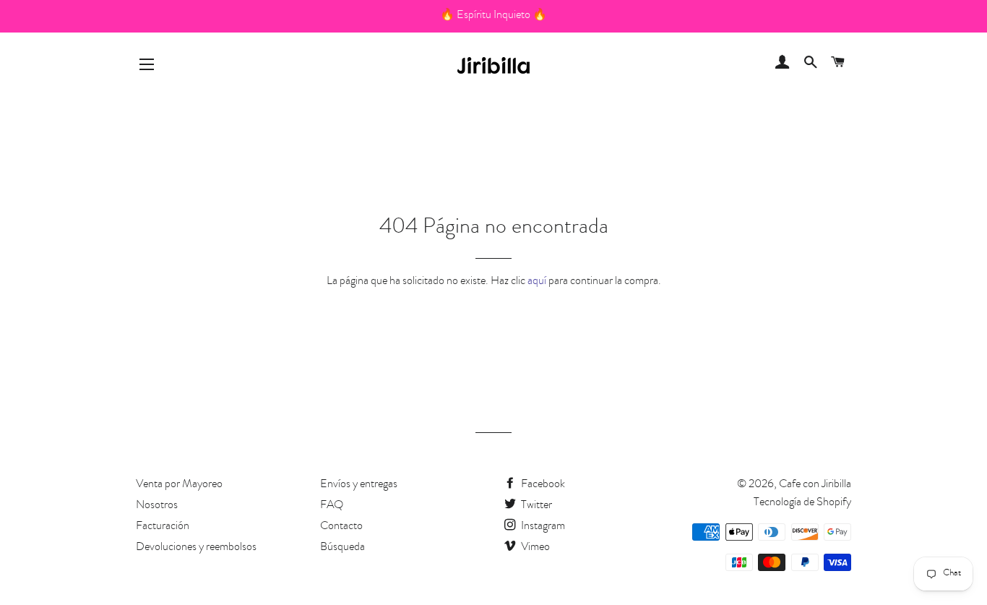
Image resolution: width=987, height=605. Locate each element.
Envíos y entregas (358, 485)
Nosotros (157, 506)
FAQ (331, 506)
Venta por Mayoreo (179, 485)
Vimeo (534, 548)
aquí (536, 282)
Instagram (542, 527)
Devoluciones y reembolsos (196, 548)
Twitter (535, 506)
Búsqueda (342, 548)
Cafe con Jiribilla (815, 485)
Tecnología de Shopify (802, 503)
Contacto (341, 527)
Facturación (162, 527)
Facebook (542, 485)
